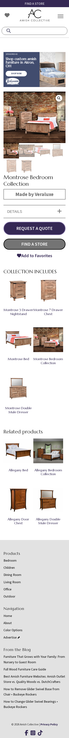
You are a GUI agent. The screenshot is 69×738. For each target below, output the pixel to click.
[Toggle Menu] (60, 16)
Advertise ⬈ (11, 637)
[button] (59, 98)
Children (9, 567)
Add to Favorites (36, 255)
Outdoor (9, 596)
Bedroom (10, 560)
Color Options (12, 630)
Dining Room (12, 575)
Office (7, 589)
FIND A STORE (35, 3)
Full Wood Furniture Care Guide (24, 669)
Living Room (12, 582)
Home (7, 616)
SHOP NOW (16, 73)
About (7, 623)
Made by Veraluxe (34, 194)
